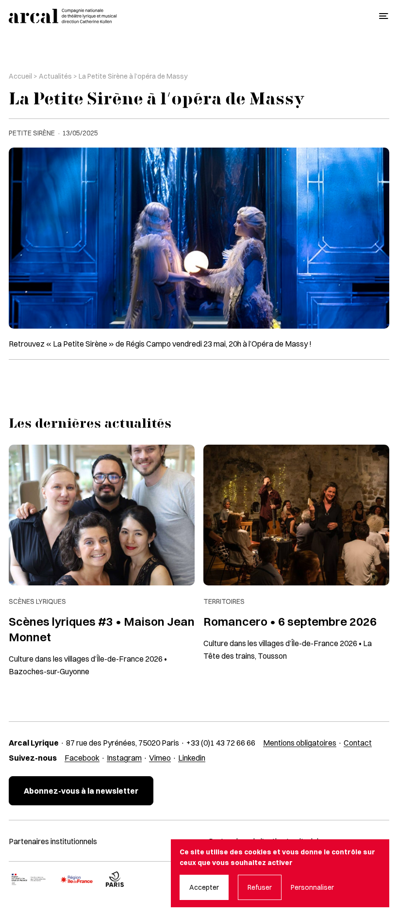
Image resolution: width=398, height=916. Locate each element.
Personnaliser (312, 887)
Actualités (55, 76)
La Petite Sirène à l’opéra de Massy (133, 76)
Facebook (82, 758)
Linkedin (191, 758)
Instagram (124, 758)
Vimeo (160, 758)
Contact (358, 743)
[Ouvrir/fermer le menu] (383, 16)
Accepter (204, 887)
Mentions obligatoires (299, 743)
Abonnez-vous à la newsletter (81, 791)
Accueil (20, 76)
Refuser (260, 887)
